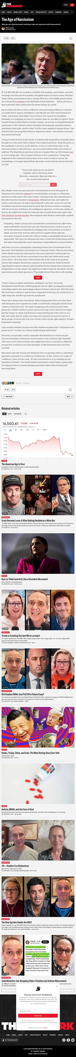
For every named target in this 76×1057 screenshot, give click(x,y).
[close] (57, 986)
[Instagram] (64, 1040)
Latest (10, 414)
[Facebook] (68, 1040)
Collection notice (42, 1054)
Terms (35, 1054)
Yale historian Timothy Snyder (15, 215)
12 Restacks (25, 383)
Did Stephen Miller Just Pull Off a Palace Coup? (23, 694)
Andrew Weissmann (9, 986)
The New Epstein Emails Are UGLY (17, 922)
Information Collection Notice (37, 1022)
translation (34, 200)
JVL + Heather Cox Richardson (15, 866)
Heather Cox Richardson (21, 871)
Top (4, 414)
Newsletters (18, 12)
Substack (42, 1051)
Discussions (17, 414)
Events (51, 12)
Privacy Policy (53, 1022)
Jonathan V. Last (8, 469)
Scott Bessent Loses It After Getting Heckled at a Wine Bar (28, 520)
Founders (58, 12)
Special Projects (41, 12)
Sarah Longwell (8, 643)
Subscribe (38, 1016)
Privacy (30, 1054)
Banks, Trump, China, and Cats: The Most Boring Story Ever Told (30, 753)
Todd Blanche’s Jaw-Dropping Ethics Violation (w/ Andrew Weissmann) (34, 981)
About (73, 12)
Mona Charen (10, 28)
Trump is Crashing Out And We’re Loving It (21, 635)
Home (3, 12)
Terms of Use (47, 1020)
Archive (66, 12)
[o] (38, 494)
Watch (9, 12)
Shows (26, 12)
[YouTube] (72, 1040)
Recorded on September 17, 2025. (12, 869)
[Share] (70, 38)
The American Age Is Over (13, 464)
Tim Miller (6, 527)
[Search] (26, 414)
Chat (32, 12)
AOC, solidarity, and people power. (12, 582)
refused (27, 193)
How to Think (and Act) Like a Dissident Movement (25, 579)
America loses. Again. (8, 756)
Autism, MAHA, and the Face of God (18, 809)
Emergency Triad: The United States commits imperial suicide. (20, 467)
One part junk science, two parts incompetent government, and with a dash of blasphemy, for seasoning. (33, 812)
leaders (21, 101)
